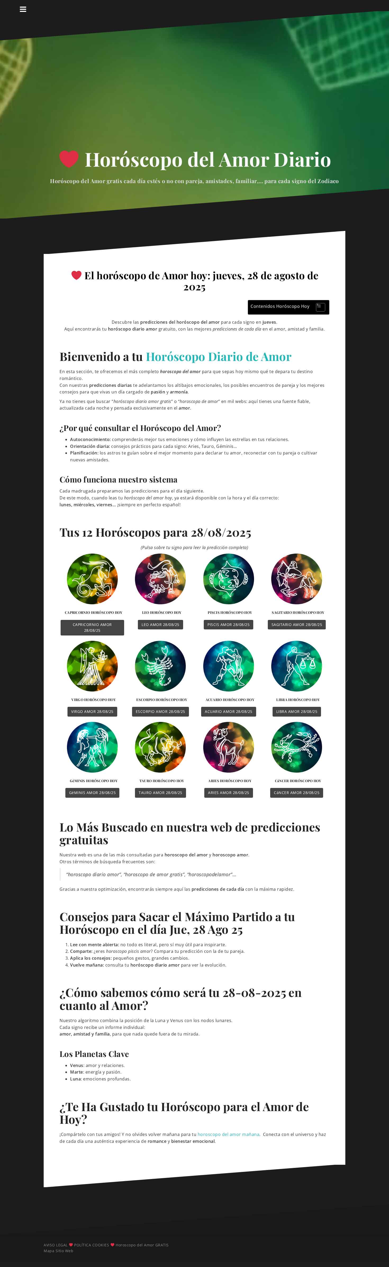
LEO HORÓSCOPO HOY (162, 612)
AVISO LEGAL (56, 1244)
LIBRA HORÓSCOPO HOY (298, 699)
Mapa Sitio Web (58, 1250)
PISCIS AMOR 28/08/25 (228, 624)
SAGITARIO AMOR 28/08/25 (297, 624)
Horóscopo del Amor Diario (205, 158)
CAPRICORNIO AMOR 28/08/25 (92, 627)
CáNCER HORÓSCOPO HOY (298, 780)
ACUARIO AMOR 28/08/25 (228, 711)
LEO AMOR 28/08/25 (160, 624)
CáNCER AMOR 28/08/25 (296, 792)
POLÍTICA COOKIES (91, 1244)
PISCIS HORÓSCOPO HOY (230, 612)
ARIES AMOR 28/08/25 (228, 792)
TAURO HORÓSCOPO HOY (161, 780)
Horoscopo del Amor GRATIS (142, 1244)
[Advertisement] (194, 95)
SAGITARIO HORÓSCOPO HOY (298, 612)
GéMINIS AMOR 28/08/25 (92, 792)
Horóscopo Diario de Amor (219, 356)
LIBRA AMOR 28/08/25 (297, 711)
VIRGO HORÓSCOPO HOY (93, 699)
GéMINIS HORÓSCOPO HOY (93, 780)
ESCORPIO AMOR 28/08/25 (160, 711)
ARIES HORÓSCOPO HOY (229, 780)
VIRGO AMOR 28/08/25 (92, 711)
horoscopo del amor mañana (229, 1134)
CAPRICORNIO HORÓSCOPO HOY (94, 612)
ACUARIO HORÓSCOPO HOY (230, 699)
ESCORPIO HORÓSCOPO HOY (161, 699)
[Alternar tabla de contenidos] (318, 307)
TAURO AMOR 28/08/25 (160, 792)
